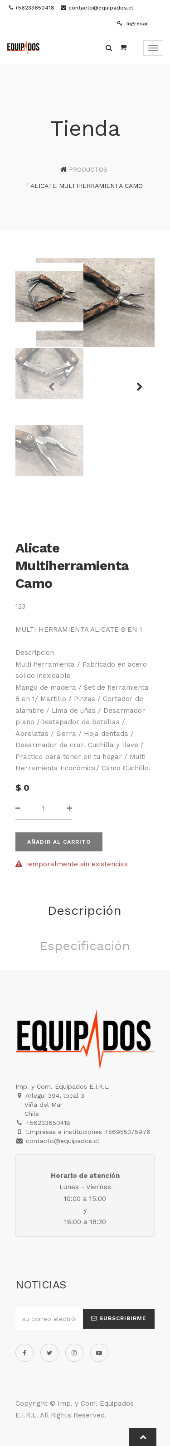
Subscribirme (121, 1318)
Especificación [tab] (84, 945)
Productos (88, 169)
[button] (136, 382)
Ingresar (136, 23)
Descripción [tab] (84, 910)
